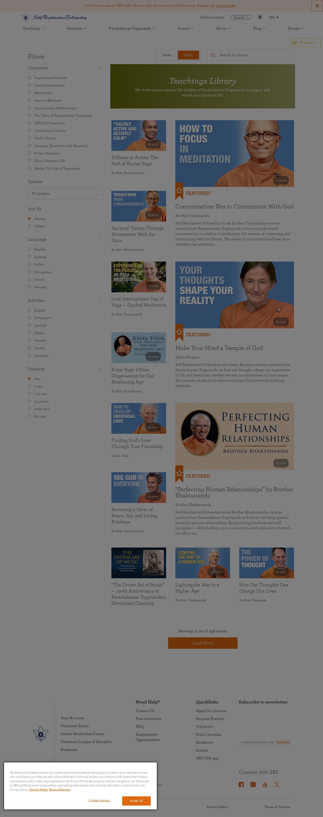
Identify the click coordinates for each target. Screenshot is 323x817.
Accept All (136, 800)
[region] (80, 786)
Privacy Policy (38, 789)
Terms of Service (60, 789)
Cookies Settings (99, 800)
